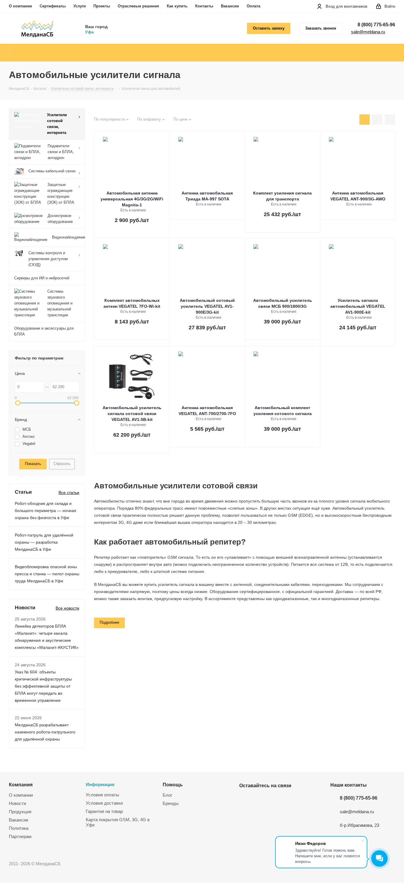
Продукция (20, 811)
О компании (20, 6)
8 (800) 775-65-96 (376, 24)
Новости (17, 803)
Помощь (173, 784)
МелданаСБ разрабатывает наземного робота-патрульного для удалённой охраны (45, 731)
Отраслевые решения (138, 6)
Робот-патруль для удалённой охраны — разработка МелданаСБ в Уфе (44, 542)
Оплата (253, 6)
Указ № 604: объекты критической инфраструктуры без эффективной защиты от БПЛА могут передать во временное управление (43, 686)
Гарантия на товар (104, 811)
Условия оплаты (102, 794)
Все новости (67, 608)
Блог (167, 795)
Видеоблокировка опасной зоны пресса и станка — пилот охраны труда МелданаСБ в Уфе (47, 573)
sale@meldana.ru (368, 31)
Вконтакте (245, 799)
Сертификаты (53, 6)
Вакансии (230, 6)
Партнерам (20, 836)
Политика (18, 828)
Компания (21, 784)
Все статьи (69, 492)
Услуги (79, 6)
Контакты (204, 6)
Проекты (101, 6)
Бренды (171, 803)
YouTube (260, 799)
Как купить (177, 6)
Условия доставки (104, 803)
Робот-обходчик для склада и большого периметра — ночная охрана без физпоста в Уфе (45, 510)
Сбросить (62, 463)
